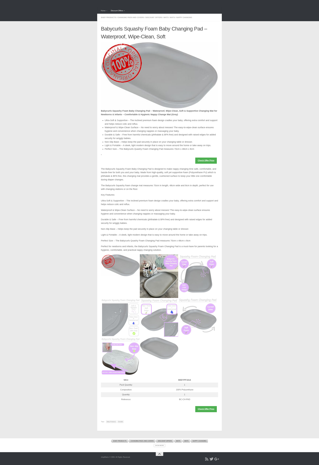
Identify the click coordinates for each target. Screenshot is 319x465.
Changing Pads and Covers (131, 17)
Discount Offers (117, 11)
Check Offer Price (206, 160)
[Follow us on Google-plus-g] (216, 459)
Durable (120, 421)
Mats (166, 17)
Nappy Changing (184, 17)
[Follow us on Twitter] (211, 459)
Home (103, 11)
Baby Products (108, 17)
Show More (159, 445)
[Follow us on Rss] (207, 459)
